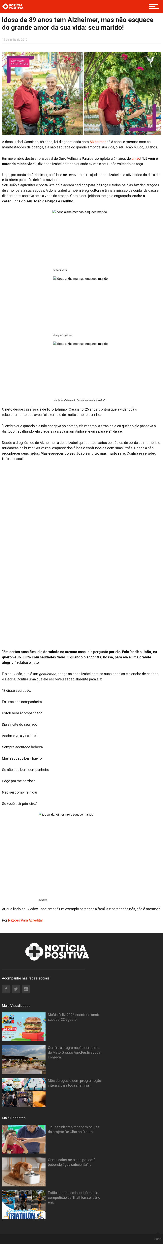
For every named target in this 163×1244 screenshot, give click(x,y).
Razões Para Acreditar (26, 920)
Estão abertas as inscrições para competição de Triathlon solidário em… (74, 1197)
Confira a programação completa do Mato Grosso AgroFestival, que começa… (74, 1052)
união (136, 158)
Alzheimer (98, 142)
